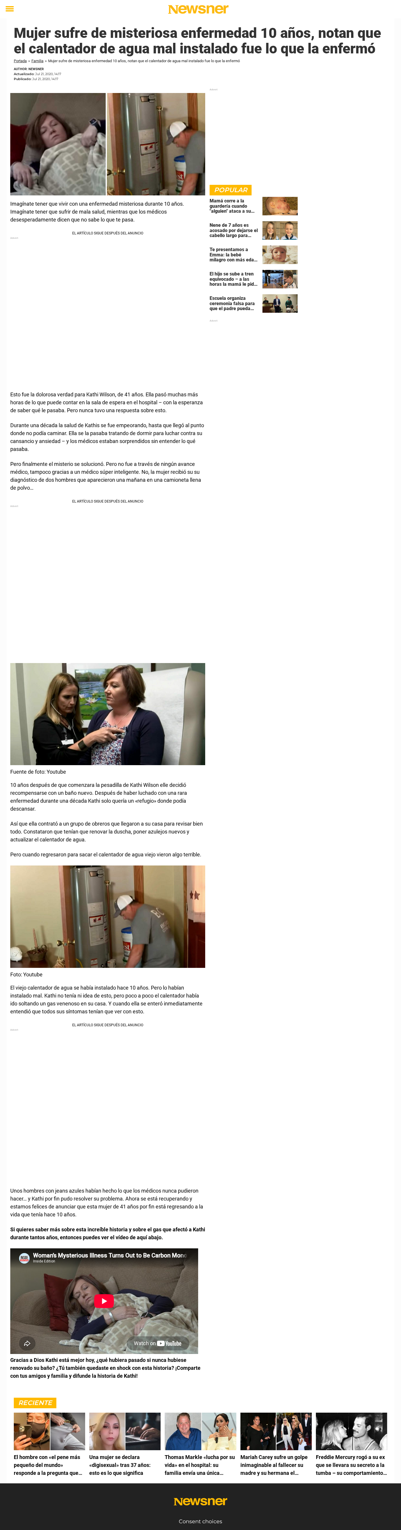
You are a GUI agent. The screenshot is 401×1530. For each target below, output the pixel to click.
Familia (37, 61)
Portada (20, 61)
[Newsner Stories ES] (198, 9)
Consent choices (200, 1521)
